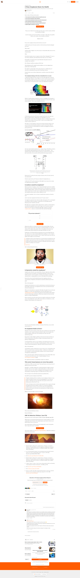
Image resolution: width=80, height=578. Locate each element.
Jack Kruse (28, 244)
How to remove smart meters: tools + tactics (33, 542)
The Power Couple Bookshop (40, 430)
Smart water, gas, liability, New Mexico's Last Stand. (32, 543)
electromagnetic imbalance (30, 357)
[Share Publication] (70, 2)
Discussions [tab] (31, 539)
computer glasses (28, 208)
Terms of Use (44, 561)
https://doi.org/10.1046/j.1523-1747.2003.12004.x (36, 455)
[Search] (68, 2)
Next (52, 494)
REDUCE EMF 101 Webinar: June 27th (32, 24)
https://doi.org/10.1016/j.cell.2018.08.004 (34, 466)
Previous (28, 494)
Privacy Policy (46, 562)
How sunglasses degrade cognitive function (34, 21)
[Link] (23, 75)
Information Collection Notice (39, 562)
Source (40, 113)
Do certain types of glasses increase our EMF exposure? (36, 22)
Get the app (44, 574)
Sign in (77, 1)
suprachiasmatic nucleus (29, 292)
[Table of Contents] (1, 289)
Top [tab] (25, 539)
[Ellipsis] (54, 509)
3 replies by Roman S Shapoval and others (33, 531)
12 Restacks (34, 488)
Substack (36, 576)
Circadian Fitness (28, 5)
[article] (40, 543)
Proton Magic (29, 509)
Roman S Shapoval (30, 555)
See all (27, 559)
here (31, 326)
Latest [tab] (28, 539)
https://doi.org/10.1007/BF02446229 (32, 473)
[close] (48, 546)
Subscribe (73, 1)
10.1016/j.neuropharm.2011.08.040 (33, 468)
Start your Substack (38, 574)
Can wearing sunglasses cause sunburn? (33, 18)
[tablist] (28, 500)
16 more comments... (28, 535)
